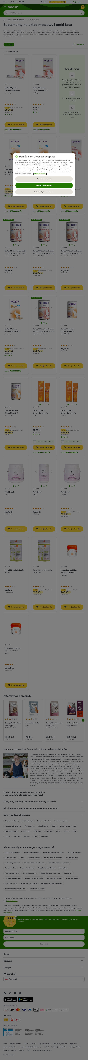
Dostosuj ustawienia (44, 179)
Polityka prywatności (40, 174)
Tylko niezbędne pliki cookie (44, 192)
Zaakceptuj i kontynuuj (44, 185)
